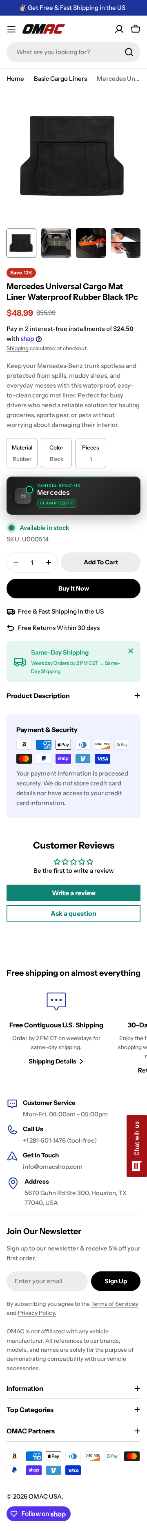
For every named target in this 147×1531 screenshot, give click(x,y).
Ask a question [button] (73, 913)
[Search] (129, 52)
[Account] (119, 29)
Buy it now (73, 588)
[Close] (130, 651)
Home (15, 78)
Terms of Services (114, 1303)
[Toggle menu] (11, 29)
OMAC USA (45, 1496)
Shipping (18, 348)
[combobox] (73, 52)
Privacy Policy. (37, 1313)
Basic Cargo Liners (60, 78)
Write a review (74, 893)
